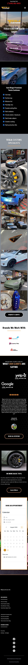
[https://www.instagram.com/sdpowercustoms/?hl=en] (14, 642)
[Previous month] (6, 527)
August (12, 527)
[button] (25, 8)
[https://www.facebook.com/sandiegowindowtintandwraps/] (14, 639)
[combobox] (14, 557)
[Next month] (21, 527)
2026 (16, 527)
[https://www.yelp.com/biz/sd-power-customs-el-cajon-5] (21, 376)
